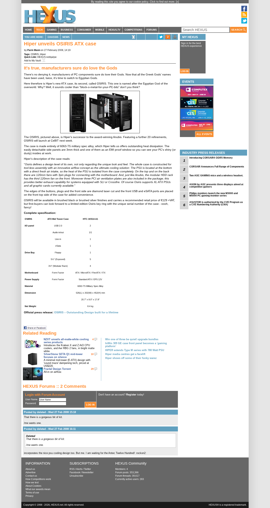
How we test (32, 482)
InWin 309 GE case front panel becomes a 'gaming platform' (136, 345)
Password (30, 403)
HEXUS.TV (114, 29)
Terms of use (32, 492)
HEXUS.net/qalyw (47, 57)
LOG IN (185, 71)
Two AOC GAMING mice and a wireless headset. (216, 175)
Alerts (79, 469)
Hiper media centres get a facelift (125, 354)
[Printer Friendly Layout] (175, 38)
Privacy (29, 496)
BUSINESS (67, 29)
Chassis (53, 37)
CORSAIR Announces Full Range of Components (216, 166)
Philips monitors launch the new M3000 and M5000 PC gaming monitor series (213, 194)
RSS (72, 469)
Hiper (43, 54)
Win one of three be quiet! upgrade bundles (131, 339)
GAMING (52, 29)
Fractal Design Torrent (57, 368)
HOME (28, 29)
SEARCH (237, 29)
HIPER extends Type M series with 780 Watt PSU (134, 350)
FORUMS (151, 29)
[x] (177, 1)
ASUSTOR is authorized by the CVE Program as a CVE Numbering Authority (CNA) (216, 203)
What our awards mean (37, 489)
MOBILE (99, 29)
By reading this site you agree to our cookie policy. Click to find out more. (133, 1)
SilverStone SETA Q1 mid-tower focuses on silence (63, 356)
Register (131, 394)
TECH (39, 29)
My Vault (36, 60)
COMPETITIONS (133, 29)
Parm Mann (33, 50)
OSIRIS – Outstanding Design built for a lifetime (86, 312)
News (66, 37)
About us (30, 469)
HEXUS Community (130, 463)
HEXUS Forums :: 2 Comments (54, 386)
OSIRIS (35, 54)
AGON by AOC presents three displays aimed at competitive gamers (216, 185)
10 (92, 354)
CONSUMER (84, 29)
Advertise (30, 472)
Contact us (31, 475)
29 (92, 369)
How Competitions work (38, 479)
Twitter (87, 469)
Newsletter (87, 472)
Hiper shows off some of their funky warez (131, 358)
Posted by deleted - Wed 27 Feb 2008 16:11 (50, 428)
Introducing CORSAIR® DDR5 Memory (211, 158)
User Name (31, 399)
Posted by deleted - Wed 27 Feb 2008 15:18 (50, 412)
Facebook (75, 472)
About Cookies (33, 486)
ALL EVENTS (204, 134)
